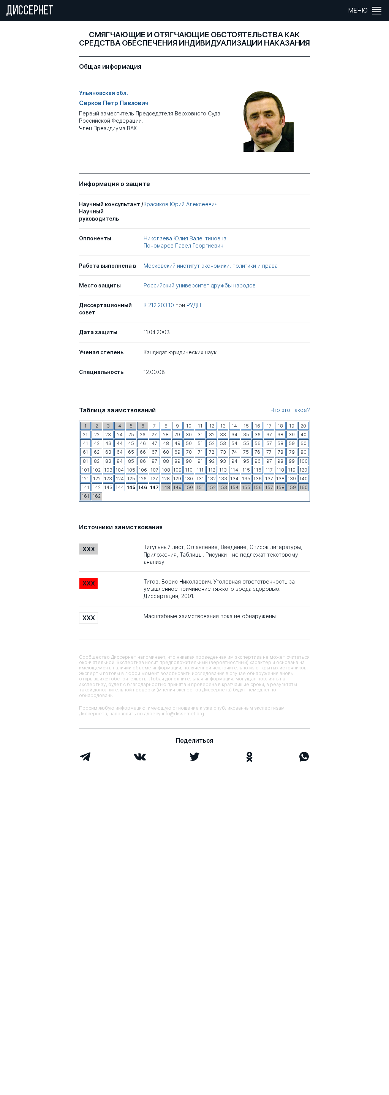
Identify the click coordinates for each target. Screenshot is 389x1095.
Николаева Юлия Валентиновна (185, 238)
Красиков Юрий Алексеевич (181, 204)
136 (257, 478)
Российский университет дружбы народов (200, 285)
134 (234, 478)
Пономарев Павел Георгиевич (183, 245)
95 (246, 461)
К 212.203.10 (160, 305)
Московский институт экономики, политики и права (211, 265)
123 (108, 478)
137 (269, 478)
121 (85, 478)
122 (97, 478)
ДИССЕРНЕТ (30, 11)
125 (131, 478)
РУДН (194, 305)
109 (177, 470)
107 (154, 470)
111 (200, 470)
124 (120, 478)
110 (189, 470)
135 (246, 478)
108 (166, 470)
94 (234, 461)
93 (223, 461)
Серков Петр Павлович (114, 103)
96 (258, 461)
